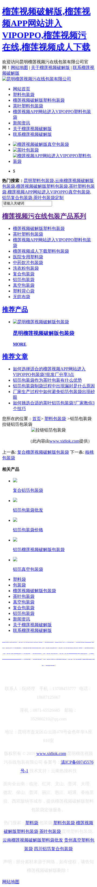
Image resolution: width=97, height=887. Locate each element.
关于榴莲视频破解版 (50, 67)
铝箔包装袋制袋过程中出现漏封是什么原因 (54, 386)
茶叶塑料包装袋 (28, 106)
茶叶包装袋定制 (48, 197)
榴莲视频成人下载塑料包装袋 (41, 251)
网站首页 (21, 89)
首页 (36, 418)
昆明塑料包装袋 (39, 180)
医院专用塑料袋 (28, 257)
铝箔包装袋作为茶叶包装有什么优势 (47, 380)
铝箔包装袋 (23, 279)
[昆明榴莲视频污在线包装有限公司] (36, 79)
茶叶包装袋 (23, 596)
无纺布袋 (21, 296)
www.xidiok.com (64, 441)
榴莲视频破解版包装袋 (34, 590)
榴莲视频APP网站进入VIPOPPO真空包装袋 (49, 192)
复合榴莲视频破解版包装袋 (43, 452)
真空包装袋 (23, 285)
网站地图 (19, 67)
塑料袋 (19, 579)
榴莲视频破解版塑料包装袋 (39, 100)
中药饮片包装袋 (28, 262)
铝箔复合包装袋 (17, 197)
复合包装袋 (23, 274)
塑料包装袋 (23, 94)
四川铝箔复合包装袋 (53, 848)
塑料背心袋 (23, 291)
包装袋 (19, 585)
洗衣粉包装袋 (26, 268)
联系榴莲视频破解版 (32, 134)
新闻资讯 (21, 123)
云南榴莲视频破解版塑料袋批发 (33, 840)
